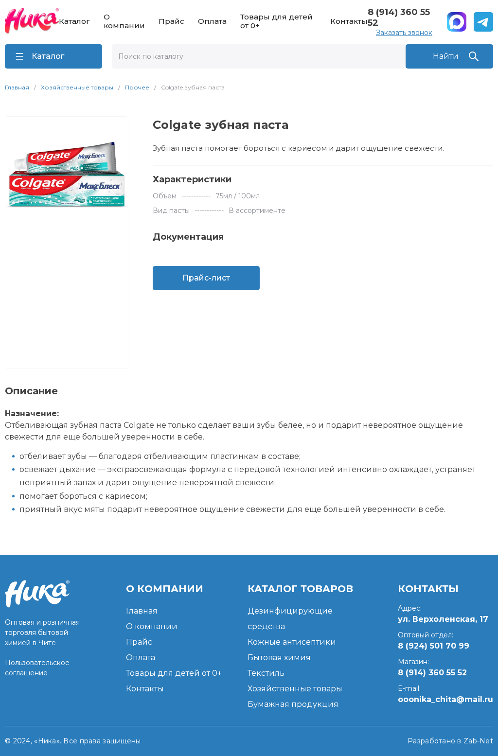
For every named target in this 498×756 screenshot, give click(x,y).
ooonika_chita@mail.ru (445, 699)
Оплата (212, 21)
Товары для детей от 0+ (276, 21)
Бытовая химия (279, 657)
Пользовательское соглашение (37, 667)
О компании (124, 21)
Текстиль (266, 673)
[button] (53, 56)
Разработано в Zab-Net (450, 741)
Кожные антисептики (292, 642)
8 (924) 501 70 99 (433, 646)
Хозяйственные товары (77, 87)
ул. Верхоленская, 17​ (443, 619)
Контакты (349, 21)
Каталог (74, 21)
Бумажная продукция (293, 704)
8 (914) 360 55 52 (399, 17)
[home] (32, 21)
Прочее (137, 87)
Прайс (171, 21)
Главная (17, 87)
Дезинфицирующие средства (290, 618)
